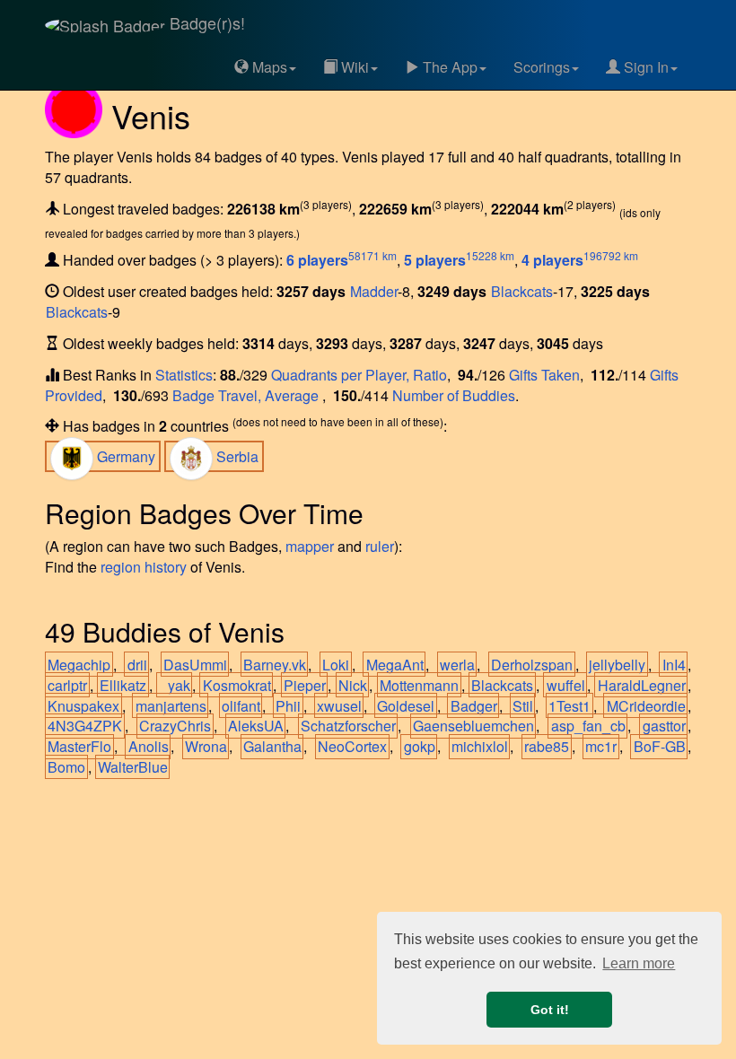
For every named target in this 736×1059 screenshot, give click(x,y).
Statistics (184, 374)
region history (144, 566)
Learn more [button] (638, 963)
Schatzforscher (348, 725)
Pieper (305, 685)
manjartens (171, 706)
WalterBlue (133, 767)
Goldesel (405, 706)
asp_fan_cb (588, 725)
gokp (419, 746)
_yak (175, 685)
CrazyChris (175, 725)
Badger (474, 706)
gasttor (664, 725)
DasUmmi (195, 664)
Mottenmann (419, 685)
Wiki (353, 67)
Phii (288, 706)
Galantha (272, 746)
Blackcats (522, 291)
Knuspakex (83, 706)
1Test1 (569, 706)
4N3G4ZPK (85, 725)
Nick (352, 685)
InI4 (674, 664)
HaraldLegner (642, 685)
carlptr (67, 685)
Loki (335, 664)
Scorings (541, 67)
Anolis (148, 746)
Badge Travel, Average (247, 395)
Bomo (66, 767)
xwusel (339, 706)
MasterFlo (79, 746)
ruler (379, 546)
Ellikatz (123, 685)
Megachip (79, 664)
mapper (309, 546)
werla (457, 664)
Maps (268, 67)
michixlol (479, 746)
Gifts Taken (544, 374)
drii (137, 664)
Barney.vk (274, 664)
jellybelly (617, 664)
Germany (124, 456)
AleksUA (256, 725)
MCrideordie (646, 706)
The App (448, 67)
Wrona (206, 746)
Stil (523, 706)
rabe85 (546, 746)
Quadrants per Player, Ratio (359, 374)
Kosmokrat (237, 685)
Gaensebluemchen (473, 725)
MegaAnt (395, 664)
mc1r (601, 746)
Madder (374, 291)
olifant (241, 706)
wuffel (566, 685)
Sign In (644, 67)
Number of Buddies (453, 395)
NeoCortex (352, 746)
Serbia (235, 456)
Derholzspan (532, 664)
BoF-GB (660, 746)
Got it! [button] (549, 1009)
